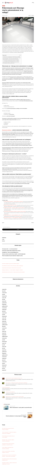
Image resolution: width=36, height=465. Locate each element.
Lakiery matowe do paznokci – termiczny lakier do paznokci (13, 201)
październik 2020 (4, 336)
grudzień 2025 (4, 302)
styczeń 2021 (4, 333)
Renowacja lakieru (7, 130)
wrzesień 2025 (4, 307)
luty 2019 (3, 344)
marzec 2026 (4, 297)
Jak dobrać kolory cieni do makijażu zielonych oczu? (14, 378)
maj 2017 (3, 363)
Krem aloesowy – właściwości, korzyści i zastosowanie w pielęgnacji (16, 382)
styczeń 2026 (4, 301)
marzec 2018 (4, 346)
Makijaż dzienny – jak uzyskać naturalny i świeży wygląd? (15, 396)
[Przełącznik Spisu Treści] (20, 55)
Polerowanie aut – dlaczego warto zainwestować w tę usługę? (11, 56)
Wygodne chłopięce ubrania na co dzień (10, 205)
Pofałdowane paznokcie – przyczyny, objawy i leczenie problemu (14, 207)
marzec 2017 (4, 366)
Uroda (3, 5)
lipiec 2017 (4, 360)
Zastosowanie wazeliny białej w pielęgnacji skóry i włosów (11, 250)
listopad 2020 (4, 334)
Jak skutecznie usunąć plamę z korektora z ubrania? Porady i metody (14, 211)
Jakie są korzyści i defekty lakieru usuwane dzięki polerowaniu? (12, 57)
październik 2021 (4, 324)
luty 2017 (3, 368)
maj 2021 (3, 329)
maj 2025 (3, 314)
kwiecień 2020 (4, 341)
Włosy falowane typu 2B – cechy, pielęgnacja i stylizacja (12, 217)
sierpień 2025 (4, 309)
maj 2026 (3, 294)
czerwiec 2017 (4, 361)
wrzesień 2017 (4, 356)
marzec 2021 (4, 331)
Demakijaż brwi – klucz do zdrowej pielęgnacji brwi (10, 252)
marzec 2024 (4, 319)
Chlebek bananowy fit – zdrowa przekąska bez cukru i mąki (13, 215)
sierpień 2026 (4, 289)
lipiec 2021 (4, 326)
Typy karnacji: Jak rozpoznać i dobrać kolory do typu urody (11, 267)
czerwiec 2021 (4, 328)
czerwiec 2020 (4, 338)
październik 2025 (4, 306)
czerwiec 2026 (4, 292)
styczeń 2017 (4, 370)
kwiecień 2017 (4, 365)
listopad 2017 (4, 353)
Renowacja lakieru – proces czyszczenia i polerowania (10, 58)
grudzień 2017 (4, 351)
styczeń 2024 (4, 321)
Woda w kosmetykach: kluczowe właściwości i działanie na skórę (12, 255)
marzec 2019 (4, 343)
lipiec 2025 (4, 311)
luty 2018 (3, 348)
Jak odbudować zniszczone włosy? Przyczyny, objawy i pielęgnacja (12, 265)
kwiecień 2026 (4, 296)
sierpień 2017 (4, 358)
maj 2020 (3, 339)
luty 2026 (3, 299)
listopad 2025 (4, 304)
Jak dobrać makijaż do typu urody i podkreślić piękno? (10, 263)
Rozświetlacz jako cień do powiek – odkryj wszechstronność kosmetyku (13, 272)
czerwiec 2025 (4, 312)
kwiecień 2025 (4, 316)
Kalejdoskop (4, 237)
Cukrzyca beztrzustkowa (6, 387)
